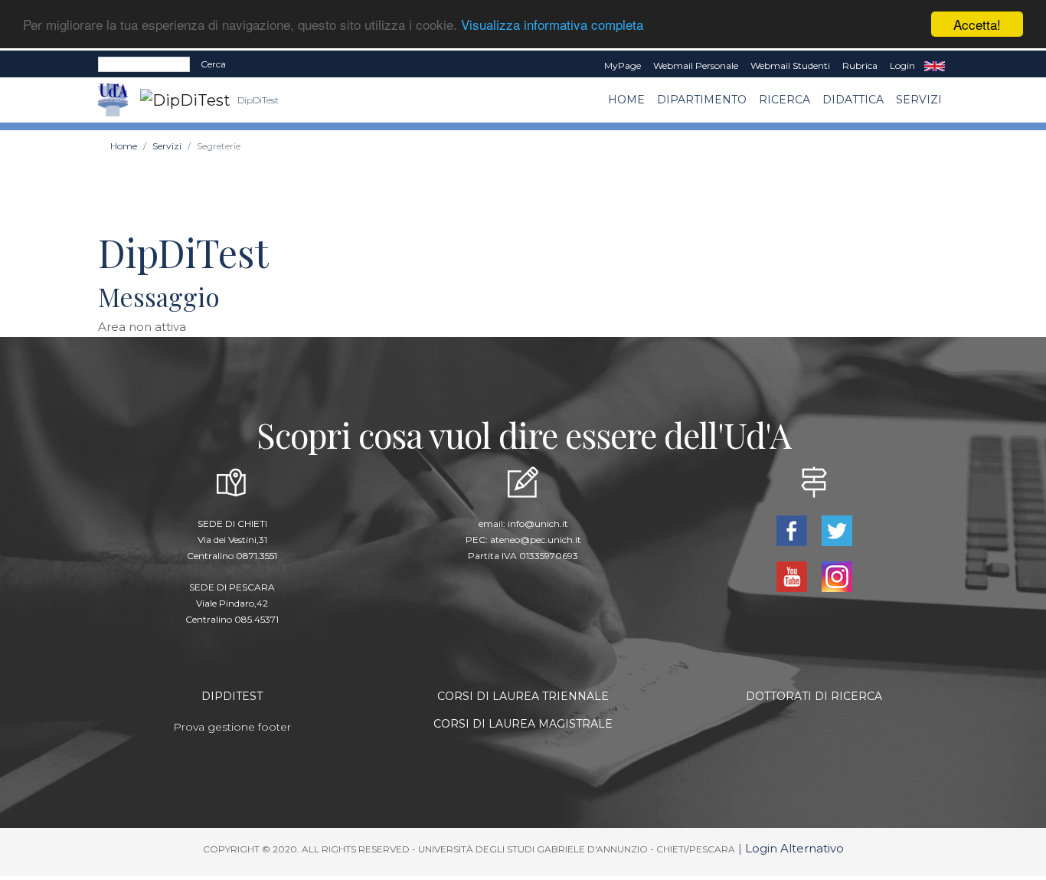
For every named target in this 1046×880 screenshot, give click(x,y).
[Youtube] (792, 575)
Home (626, 99)
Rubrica (860, 65)
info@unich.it (538, 523)
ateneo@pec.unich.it (535, 539)
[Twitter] (837, 529)
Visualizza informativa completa (552, 24)
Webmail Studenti (790, 65)
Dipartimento (702, 99)
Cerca (213, 64)
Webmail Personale (695, 65)
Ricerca (784, 99)
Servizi (919, 99)
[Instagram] (837, 575)
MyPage (622, 65)
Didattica (853, 99)
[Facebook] (792, 529)
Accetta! (977, 24)
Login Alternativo (794, 848)
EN (934, 66)
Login (902, 65)
